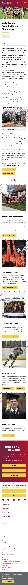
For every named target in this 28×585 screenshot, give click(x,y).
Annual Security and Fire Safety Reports (11, 561)
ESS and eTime (5, 546)
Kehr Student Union (8, 173)
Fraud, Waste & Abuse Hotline (8, 563)
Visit (14, 470)
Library (3, 542)
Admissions (5, 508)
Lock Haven (4, 527)
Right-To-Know (5, 565)
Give (14, 495)
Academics (5, 505)
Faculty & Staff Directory (7, 536)
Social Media (4, 552)
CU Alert (3, 550)
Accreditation (5, 559)
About (4, 520)
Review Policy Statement (8, 578)
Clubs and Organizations (9, 337)
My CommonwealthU (6, 540)
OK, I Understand (8, 581)
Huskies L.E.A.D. (7, 436)
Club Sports (20, 388)
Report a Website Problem (8, 554)
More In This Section (9, 44)
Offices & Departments (7, 538)
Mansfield (4, 529)
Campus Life (6, 516)
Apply (14, 465)
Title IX (3, 569)
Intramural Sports (7, 388)
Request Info (14, 475)
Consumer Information (7, 567)
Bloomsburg (6, 36)
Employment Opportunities (8, 548)
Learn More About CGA (9, 235)
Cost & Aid (5, 512)
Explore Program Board (9, 287)
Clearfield (4, 531)
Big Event (4, 138)
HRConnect (4, 544)
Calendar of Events (8, 170)
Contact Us (14, 491)
